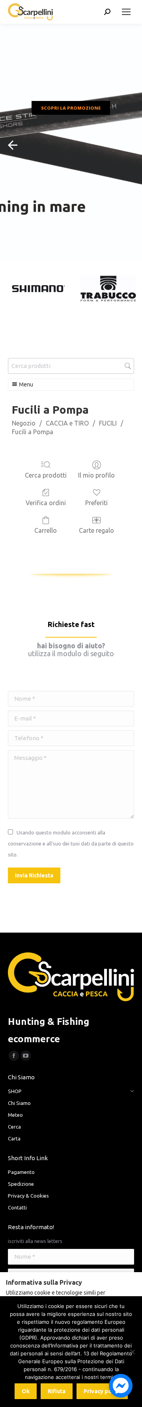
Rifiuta (56, 1391)
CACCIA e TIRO (67, 423)
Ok (26, 1391)
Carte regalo (96, 530)
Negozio (24, 423)
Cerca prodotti (46, 475)
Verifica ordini (46, 502)
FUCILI (108, 423)
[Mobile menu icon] (126, 12)
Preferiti (96, 502)
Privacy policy (102, 1391)
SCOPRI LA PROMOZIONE (71, 108)
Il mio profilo (96, 475)
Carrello (45, 530)
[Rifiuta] (132, 1352)
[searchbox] (71, 366)
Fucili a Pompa (32, 431)
